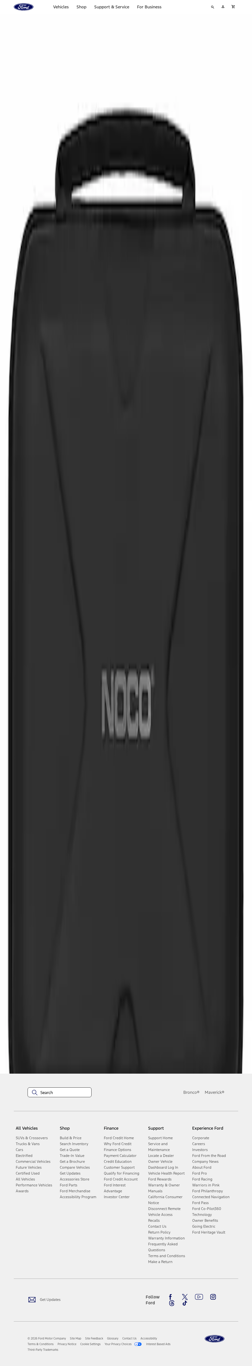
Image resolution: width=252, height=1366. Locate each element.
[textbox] (59, 1092)
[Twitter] (185, 1297)
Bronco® (191, 1092)
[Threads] (172, 1303)
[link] (75, 1338)
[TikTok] (185, 1303)
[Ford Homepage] (214, 1338)
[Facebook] (172, 1297)
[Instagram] (213, 1297)
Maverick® (214, 1092)
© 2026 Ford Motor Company (47, 1338)
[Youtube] (199, 1297)
